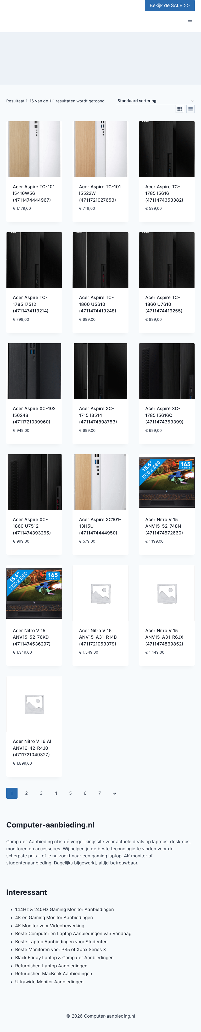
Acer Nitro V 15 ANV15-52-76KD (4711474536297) (32, 637)
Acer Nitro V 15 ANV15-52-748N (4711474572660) (164, 526)
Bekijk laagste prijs (34, 220)
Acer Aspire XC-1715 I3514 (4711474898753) (98, 415)
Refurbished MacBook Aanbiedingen (53, 973)
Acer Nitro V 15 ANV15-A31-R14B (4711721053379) (98, 637)
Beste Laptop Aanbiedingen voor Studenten (61, 941)
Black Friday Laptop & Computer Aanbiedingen (64, 957)
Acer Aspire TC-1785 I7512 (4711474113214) (30, 304)
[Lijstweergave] (190, 109)
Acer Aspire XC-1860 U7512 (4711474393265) (32, 526)
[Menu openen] (190, 22)
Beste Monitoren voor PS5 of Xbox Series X (60, 949)
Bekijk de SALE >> (170, 5)
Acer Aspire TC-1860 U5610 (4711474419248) (97, 304)
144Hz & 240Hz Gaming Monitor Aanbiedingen (64, 909)
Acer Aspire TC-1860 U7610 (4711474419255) (163, 304)
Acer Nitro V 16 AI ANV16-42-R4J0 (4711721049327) (32, 748)
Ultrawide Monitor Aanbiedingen (49, 981)
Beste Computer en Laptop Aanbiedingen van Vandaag (73, 933)
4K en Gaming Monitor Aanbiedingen (54, 917)
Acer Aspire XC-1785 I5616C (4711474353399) (164, 415)
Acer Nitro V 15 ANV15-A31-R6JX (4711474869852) (164, 637)
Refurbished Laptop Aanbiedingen (51, 965)
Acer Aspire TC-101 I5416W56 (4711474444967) (34, 193)
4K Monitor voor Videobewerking (49, 925)
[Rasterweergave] (180, 109)
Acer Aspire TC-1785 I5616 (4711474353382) (164, 193)
